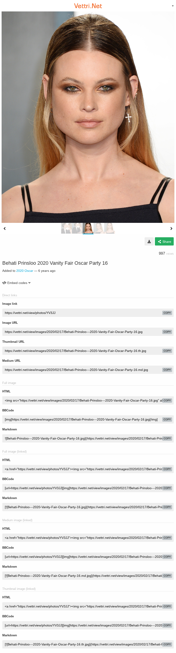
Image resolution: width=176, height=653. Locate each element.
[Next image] (171, 228)
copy (167, 312)
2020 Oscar (24, 271)
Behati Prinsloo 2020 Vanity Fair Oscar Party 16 (55, 263)
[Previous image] (4, 228)
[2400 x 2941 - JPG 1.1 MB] (149, 241)
